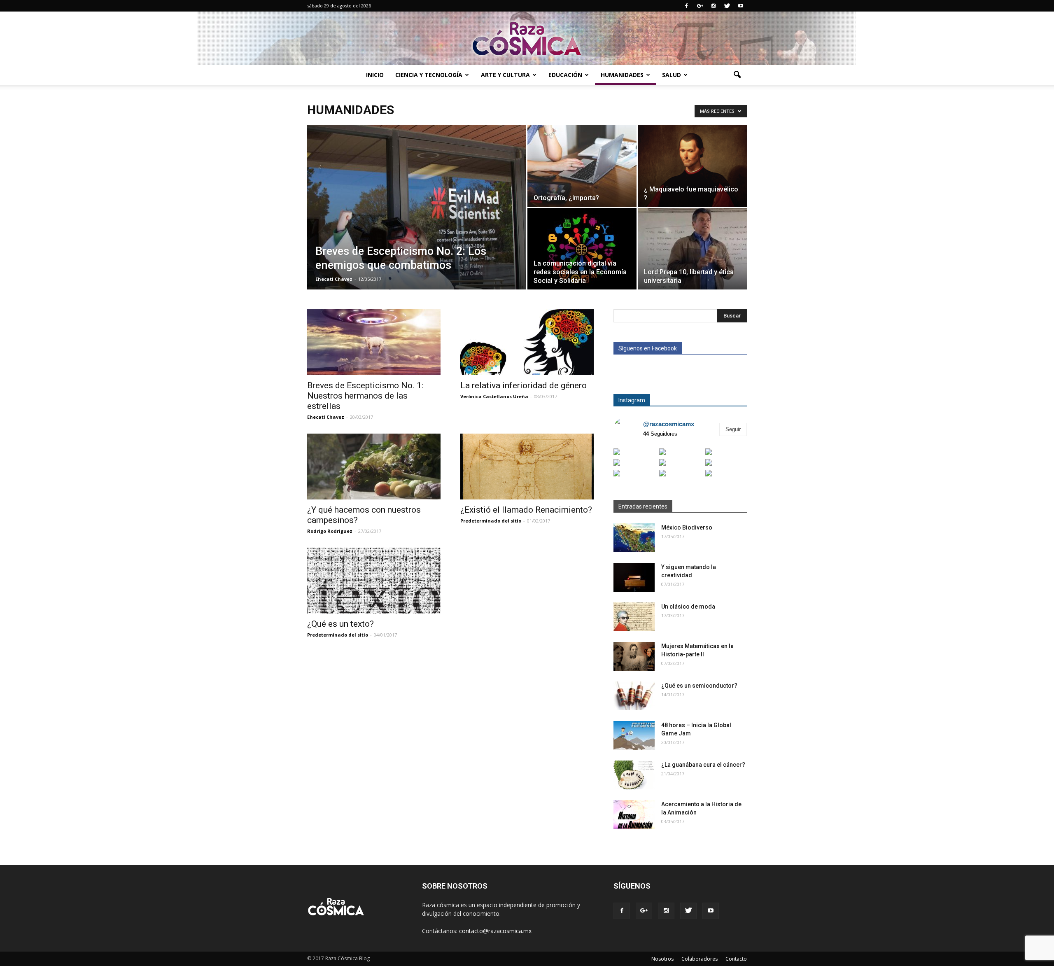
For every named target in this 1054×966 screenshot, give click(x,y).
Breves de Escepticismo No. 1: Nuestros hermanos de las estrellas (365, 395)
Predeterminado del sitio (490, 521)
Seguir (733, 429)
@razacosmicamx (668, 423)
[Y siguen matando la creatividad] (634, 577)
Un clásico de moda (688, 606)
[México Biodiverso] (634, 537)
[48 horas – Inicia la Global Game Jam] (634, 735)
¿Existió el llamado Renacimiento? (526, 510)
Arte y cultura (505, 75)
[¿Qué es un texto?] (374, 581)
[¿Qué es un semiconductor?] (634, 695)
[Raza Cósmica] (527, 38)
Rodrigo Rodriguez (329, 531)
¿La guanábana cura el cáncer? (703, 764)
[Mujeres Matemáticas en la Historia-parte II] (634, 656)
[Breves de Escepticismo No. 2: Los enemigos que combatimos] (416, 220)
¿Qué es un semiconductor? (699, 685)
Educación (565, 75)
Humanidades (622, 75)
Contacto (736, 958)
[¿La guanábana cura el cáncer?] (634, 775)
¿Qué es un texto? (340, 624)
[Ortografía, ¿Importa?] (582, 166)
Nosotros (662, 958)
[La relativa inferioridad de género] (527, 342)
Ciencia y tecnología (428, 75)
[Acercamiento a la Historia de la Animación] (634, 814)
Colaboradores (699, 958)
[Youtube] (741, 6)
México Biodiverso (686, 527)
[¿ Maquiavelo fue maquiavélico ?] (692, 166)
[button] (737, 75)
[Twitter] (727, 6)
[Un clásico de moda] (634, 616)
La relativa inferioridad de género (523, 385)
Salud (671, 75)
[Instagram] (713, 6)
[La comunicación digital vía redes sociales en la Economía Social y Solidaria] (582, 248)
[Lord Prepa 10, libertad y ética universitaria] (692, 248)
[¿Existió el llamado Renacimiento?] (527, 466)
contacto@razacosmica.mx (495, 931)
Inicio (375, 75)
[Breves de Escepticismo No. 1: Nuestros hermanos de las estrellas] (374, 342)
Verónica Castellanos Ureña (494, 396)
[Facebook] (686, 6)
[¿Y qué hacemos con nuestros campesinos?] (374, 466)
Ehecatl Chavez (333, 279)
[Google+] (700, 6)
